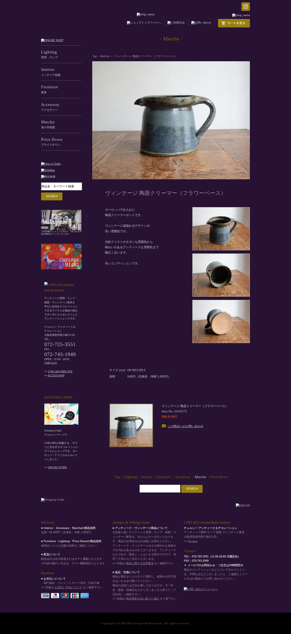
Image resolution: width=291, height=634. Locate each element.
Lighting (130, 477)
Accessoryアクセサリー (50, 106)
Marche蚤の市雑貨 (48, 124)
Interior (147, 477)
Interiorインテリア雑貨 (51, 71)
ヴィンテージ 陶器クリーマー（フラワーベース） (146, 56)
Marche (104, 56)
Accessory (183, 477)
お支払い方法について (68, 587)
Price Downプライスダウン (52, 141)
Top (94, 56)
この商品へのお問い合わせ (185, 426)
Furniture (164, 477)
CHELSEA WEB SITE (60, 371)
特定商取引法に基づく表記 (142, 598)
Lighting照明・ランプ (49, 54)
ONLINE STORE (57, 467)
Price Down (219, 477)
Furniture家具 (49, 89)
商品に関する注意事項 (140, 563)
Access (192, 541)
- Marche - (171, 38)
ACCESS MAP (56, 375)
